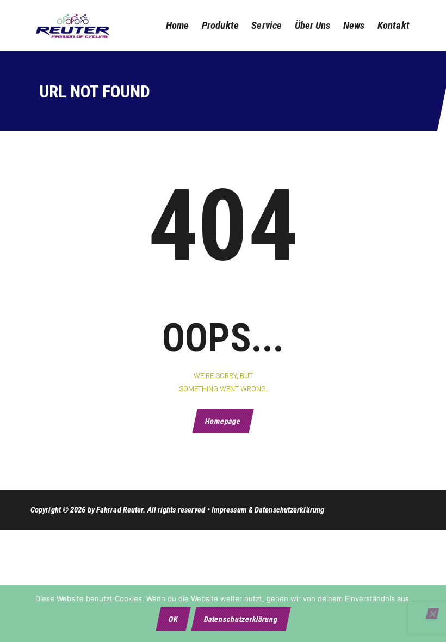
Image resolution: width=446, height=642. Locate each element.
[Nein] (432, 613)
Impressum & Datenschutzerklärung (268, 510)
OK (173, 619)
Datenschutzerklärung (240, 619)
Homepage (222, 421)
